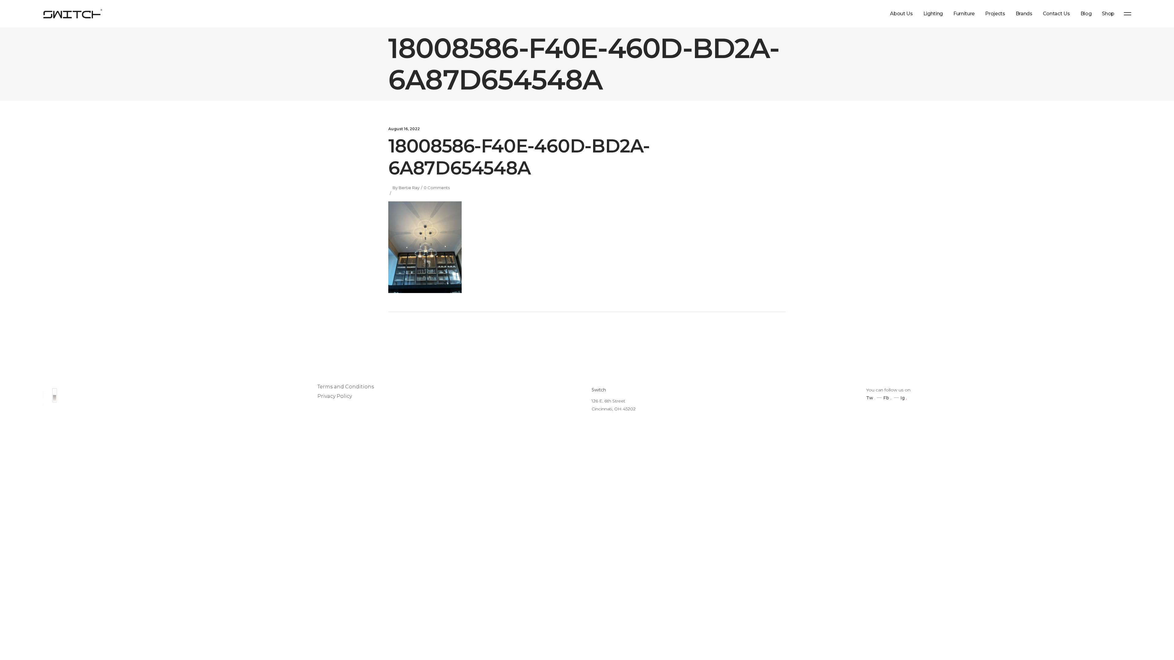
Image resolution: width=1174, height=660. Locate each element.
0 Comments (437, 187)
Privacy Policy (334, 396)
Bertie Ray (409, 187)
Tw (869, 398)
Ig (902, 398)
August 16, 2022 (404, 129)
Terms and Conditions (345, 387)
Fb (886, 398)
